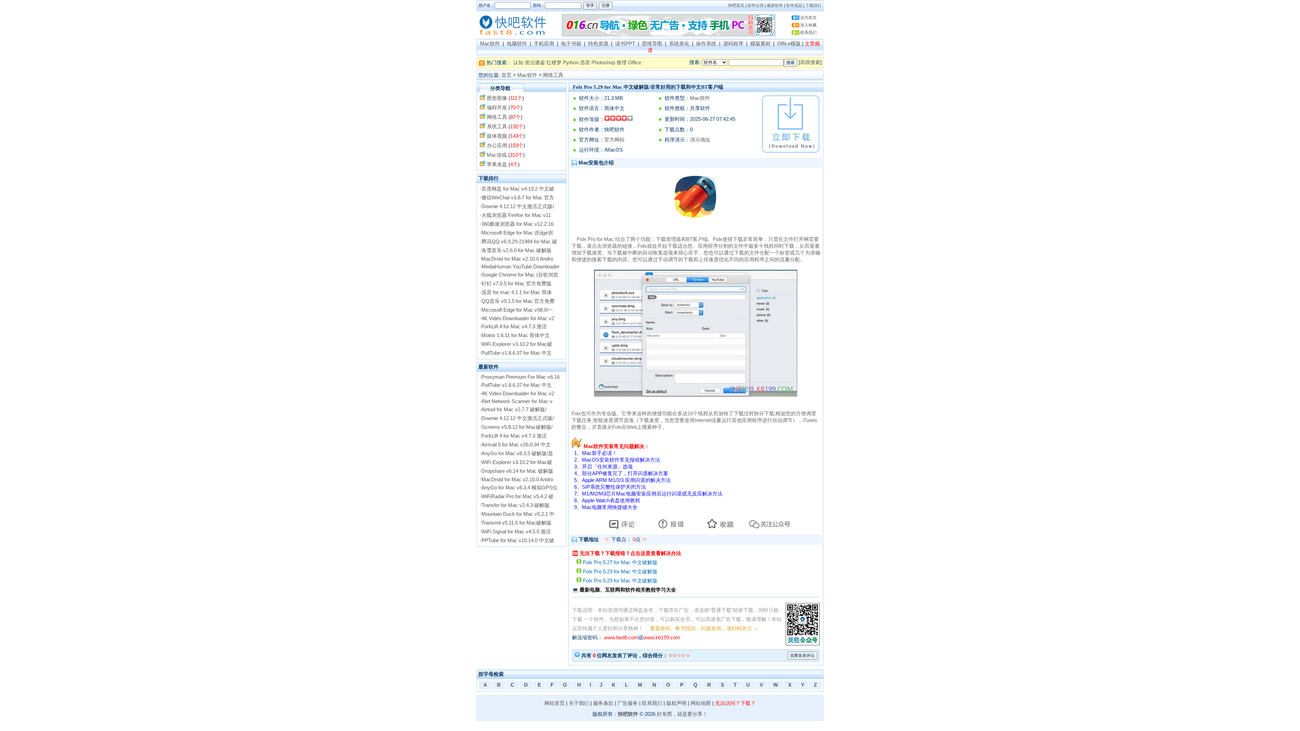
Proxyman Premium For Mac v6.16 (520, 377)
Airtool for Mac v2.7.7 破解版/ (513, 409)
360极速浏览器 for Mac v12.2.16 (517, 224)
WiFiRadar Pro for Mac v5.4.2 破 (517, 496)
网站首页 (554, 703)
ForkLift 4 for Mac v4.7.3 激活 (514, 326)
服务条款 (603, 703)
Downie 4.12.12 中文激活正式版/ (517, 206)
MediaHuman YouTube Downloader (520, 266)
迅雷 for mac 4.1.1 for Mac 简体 (516, 292)
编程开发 (497, 107)
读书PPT (625, 43)
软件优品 (794, 5)
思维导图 (652, 43)
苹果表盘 (497, 164)
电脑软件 (517, 43)
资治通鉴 (535, 62)
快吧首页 (736, 5)
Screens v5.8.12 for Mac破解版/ (516, 427)
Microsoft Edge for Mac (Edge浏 (517, 233)
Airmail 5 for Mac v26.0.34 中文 (516, 444)
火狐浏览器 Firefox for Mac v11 (516, 215)
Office (634, 62)
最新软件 (775, 5)
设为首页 (808, 17)
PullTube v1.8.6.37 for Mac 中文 (516, 353)
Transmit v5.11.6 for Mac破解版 (516, 523)
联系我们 (808, 32)
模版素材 (760, 43)
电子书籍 (571, 43)
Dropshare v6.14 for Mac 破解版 (517, 471)
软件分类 (756, 5)
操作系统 (706, 43)
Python (571, 62)
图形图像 (497, 98)
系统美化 (679, 43)
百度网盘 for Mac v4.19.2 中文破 (517, 189)
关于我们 (579, 703)
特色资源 (598, 43)
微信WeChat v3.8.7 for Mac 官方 (517, 197)
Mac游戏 (497, 155)
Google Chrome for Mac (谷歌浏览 (519, 275)
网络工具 (553, 75)
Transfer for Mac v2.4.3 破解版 (515, 505)
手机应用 (544, 43)
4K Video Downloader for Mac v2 (517, 318)
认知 (518, 62)
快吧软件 (628, 714)
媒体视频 (497, 136)
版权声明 (676, 703)
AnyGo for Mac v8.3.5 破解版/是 (517, 453)
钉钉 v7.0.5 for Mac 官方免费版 (516, 283)
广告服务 (628, 703)
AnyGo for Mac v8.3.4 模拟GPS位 (519, 487)
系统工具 (497, 126)
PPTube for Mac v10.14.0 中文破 (517, 540)
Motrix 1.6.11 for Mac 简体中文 (515, 335)
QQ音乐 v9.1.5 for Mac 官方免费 (518, 301)
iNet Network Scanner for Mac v (516, 401)
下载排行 (813, 5)
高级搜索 (810, 62)
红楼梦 (554, 62)
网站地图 (701, 703)
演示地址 (700, 139)
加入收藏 (808, 25)
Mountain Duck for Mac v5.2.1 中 (518, 514)
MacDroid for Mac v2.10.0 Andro (517, 259)
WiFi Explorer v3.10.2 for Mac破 (516, 344)
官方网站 (614, 139)
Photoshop (603, 62)
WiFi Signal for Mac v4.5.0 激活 (516, 531)
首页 (506, 75)
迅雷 (585, 62)
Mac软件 (490, 43)
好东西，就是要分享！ (682, 714)
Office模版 (789, 43)
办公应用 (497, 145)
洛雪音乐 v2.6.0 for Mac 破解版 (516, 250)
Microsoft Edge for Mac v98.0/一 (517, 310)
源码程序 (733, 43)
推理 (621, 62)
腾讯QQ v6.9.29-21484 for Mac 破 (519, 241)
